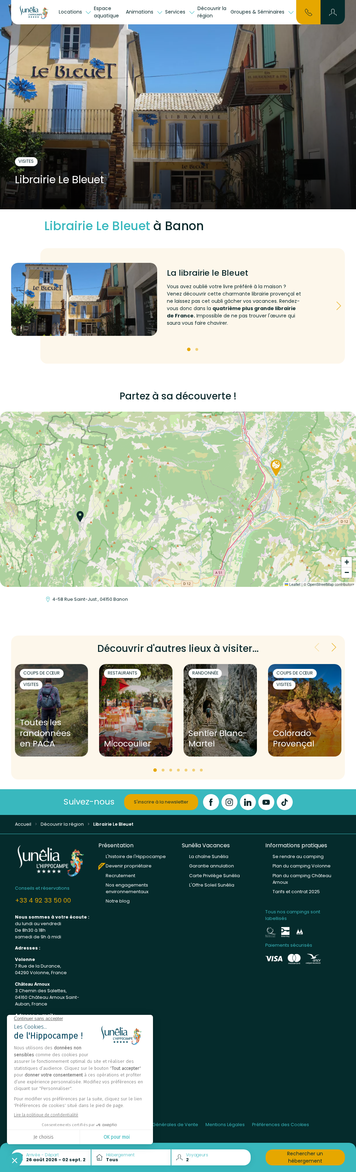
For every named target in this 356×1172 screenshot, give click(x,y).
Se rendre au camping (298, 856)
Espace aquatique (106, 12)
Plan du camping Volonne (302, 866)
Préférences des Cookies (280, 1124)
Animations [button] (140, 11)
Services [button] (176, 11)
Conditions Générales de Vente (162, 1124)
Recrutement (120, 876)
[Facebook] (211, 802)
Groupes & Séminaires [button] (258, 11)
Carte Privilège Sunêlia (214, 876)
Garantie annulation (211, 866)
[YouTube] (266, 802)
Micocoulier (127, 743)
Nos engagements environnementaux (127, 888)
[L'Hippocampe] (34, 12)
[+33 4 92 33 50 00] (308, 11)
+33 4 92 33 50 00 (43, 900)
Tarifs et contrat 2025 (296, 892)
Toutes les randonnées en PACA (45, 733)
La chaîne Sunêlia (208, 856)
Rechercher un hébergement (305, 1157)
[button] (333, 12)
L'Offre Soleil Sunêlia (211, 885)
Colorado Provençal (293, 739)
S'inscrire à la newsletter (161, 802)
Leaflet (294, 584)
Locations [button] (71, 11)
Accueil (23, 824)
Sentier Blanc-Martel (217, 739)
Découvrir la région (211, 12)
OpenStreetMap (320, 584)
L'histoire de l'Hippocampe (136, 856)
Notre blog (118, 901)
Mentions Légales (225, 1124)
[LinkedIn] (248, 802)
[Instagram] (229, 802)
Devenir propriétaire (129, 866)
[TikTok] (285, 802)
